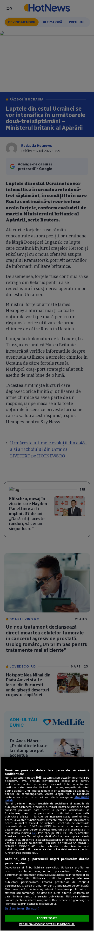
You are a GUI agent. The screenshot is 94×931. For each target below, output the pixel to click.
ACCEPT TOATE (47, 918)
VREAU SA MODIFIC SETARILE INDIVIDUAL (47, 924)
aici (34, 833)
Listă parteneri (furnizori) (22, 908)
